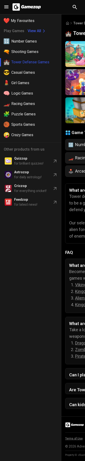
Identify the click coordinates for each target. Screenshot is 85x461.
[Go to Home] (67, 23)
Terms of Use (74, 438)
